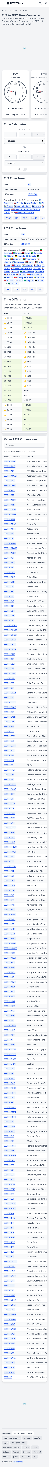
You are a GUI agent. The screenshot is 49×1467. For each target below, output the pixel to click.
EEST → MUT (9, 996)
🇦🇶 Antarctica (18, 262)
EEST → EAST (9, 721)
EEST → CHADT (10, 625)
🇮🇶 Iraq (7, 265)
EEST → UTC (9, 1271)
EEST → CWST (10, 692)
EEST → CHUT (10, 649)
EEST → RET (9, 1141)
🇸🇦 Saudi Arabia (27, 271)
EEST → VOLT (10, 1300)
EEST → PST (9, 1121)
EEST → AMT (9, 519)
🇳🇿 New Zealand (31, 203)
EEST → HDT (9, 832)
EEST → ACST (9, 466)
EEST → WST (9, 1362)
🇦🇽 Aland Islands (34, 274)
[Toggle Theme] (45, 3)
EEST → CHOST (10, 635)
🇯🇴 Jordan (39, 262)
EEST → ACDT (10, 461)
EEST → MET (9, 962)
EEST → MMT (10, 982)
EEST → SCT (9, 1170)
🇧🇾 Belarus (9, 280)
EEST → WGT (9, 1343)
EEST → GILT (9, 803)
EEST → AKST (9, 504)
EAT (7, 289)
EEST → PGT (9, 1083)
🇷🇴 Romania (9, 274)
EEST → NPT (9, 1030)
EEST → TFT (9, 1213)
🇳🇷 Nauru (36, 206)
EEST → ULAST (10, 1261)
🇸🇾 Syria (37, 265)
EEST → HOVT (10, 852)
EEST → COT (9, 678)
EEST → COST (10, 673)
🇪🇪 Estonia (39, 280)
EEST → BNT (9, 572)
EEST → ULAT (9, 1266)
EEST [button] (25, 313)
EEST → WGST (10, 1338)
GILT (25, 218)
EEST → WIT (9, 1353)
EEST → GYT (9, 823)
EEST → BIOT (9, 562)
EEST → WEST (10, 1329)
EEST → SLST (9, 1184)
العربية (5, 1442)
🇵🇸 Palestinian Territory (21, 268)
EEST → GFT (9, 799)
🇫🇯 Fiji (41, 203)
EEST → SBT (9, 1165)
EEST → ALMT (10, 509)
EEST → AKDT (10, 500)
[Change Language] (40, 3)
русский (27, 1438)
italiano (6, 1452)
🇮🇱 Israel (37, 268)
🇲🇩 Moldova (21, 274)
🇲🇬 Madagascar (29, 259)
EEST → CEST (9, 615)
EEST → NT (8, 1040)
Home (4, 10)
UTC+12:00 (32, 194)
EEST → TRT (9, 1247)
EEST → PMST (10, 1112)
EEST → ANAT (10, 524)
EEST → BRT (9, 586)
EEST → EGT (9, 750)
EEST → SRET (9, 1189)
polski (15, 1457)
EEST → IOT (9, 876)
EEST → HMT (9, 842)
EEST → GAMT (10, 789)
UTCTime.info (18, 1462)
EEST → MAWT (10, 948)
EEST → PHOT (10, 1088)
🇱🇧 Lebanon (27, 265)
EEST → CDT (9, 611)
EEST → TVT (9, 1256)
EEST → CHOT (10, 639)
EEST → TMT (9, 1237)
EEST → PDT (9, 1068)
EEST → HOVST (10, 847)
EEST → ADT (9, 480)
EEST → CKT (9, 659)
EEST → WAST (10, 1319)
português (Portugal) (11, 1447)
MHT (44, 218)
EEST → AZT (9, 558)
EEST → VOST (10, 1305)
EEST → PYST (9, 1131)
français (16, 1452)
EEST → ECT (9, 731)
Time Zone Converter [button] (12, 457)
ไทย (35, 1457)
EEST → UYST (10, 1276)
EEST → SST (9, 1199)
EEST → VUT (9, 1309)
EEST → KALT (9, 905)
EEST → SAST (9, 1160)
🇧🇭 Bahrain (16, 265)
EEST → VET (9, 1290)
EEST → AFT (9, 495)
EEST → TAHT (10, 1208)
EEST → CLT (9, 668)
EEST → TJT (9, 1223)
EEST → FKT (9, 774)
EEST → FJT (8, 765)
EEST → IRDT (9, 880)
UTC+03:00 (25, 244)
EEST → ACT (9, 471)
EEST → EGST (10, 745)
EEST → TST (9, 1252)
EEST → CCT (9, 606)
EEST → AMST (10, 514)
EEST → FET (9, 760)
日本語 (26, 1447)
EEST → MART (10, 943)
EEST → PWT (9, 1126)
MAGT (34, 218)
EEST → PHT (9, 1097)
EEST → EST (9, 755)
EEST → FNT (9, 779)
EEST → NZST (10, 1054)
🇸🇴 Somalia (31, 256)
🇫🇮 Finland (8, 277)
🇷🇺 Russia (18, 203)
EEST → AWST (10, 543)
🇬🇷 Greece (39, 271)
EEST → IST (9, 895)
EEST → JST (9, 900)
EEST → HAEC (10, 827)
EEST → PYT (9, 1136)
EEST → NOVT (10, 1025)
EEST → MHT (9, 967)
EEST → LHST (9, 929)
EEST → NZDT (10, 1049)
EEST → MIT (9, 977)
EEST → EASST (10, 717)
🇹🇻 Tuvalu (8, 206)
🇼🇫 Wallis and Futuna (24, 212)
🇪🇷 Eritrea (16, 253)
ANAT (8, 218)
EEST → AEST (9, 490)
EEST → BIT (9, 567)
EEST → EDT (9, 736)
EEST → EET (9, 741)
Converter (13, 10)
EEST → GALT (10, 784)
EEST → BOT (9, 577)
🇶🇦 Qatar (15, 271)
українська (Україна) (11, 1438)
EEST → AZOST (10, 548)
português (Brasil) (19, 1442)
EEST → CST (9, 683)
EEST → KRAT (9, 919)
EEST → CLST (9, 664)
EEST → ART (9, 533)
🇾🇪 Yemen (29, 262)
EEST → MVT (9, 1001)
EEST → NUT (9, 1044)
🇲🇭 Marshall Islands (22, 206)
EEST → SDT (9, 1174)
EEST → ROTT (10, 1146)
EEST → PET (9, 1073)
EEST (23, 234)
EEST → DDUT (10, 707)
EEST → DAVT (10, 702)
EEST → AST (9, 538)
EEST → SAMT (10, 1155)
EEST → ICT (9, 861)
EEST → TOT (9, 1242)
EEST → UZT (9, 1285)
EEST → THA (9, 1218)
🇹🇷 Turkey (18, 277)
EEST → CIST (9, 654)
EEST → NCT (9, 1011)
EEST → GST (9, 818)
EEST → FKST (9, 770)
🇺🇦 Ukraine (39, 277)
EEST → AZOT (10, 553)
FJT (16, 218)
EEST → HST (9, 856)
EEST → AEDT (10, 485)
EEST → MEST (10, 958)
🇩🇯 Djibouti (9, 256)
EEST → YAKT (9, 1367)
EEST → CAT (9, 601)
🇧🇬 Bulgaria (29, 280)
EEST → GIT (9, 808)
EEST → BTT (9, 596)
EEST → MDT (9, 953)
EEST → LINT (9, 933)
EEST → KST (9, 924)
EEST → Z (8, 1377)
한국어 (34, 1447)
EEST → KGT (9, 909)
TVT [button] (5, 313)
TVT (29, 184)
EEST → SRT (9, 1194)
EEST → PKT (9, 1102)
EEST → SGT (9, 1179)
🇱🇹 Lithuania (13, 283)
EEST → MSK (9, 986)
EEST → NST (9, 1035)
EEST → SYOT (10, 1203)
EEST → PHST (10, 1093)
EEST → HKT (9, 837)
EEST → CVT (9, 688)
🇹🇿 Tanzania (36, 253)
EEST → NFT (9, 1020)
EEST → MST (9, 991)
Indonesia (26, 1457)
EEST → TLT (9, 1232)
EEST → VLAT (9, 1295)
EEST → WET (9, 1334)
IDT (32, 289)
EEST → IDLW (10, 866)
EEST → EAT (9, 726)
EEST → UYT (9, 1280)
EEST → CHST (10, 644)
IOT (40, 289)
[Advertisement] (24, 47)
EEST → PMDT (10, 1107)
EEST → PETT (9, 1078)
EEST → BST (9, 591)
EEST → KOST (10, 914)
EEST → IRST (9, 890)
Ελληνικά (37, 1452)
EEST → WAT (9, 1324)
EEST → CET (9, 620)
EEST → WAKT (10, 1314)
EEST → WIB (9, 1348)
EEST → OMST (10, 1059)
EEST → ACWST (10, 476)
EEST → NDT (9, 1015)
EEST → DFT (9, 712)
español (37, 1438)
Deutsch (26, 1452)
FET (24, 289)
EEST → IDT (9, 871)
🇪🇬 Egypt (26, 253)
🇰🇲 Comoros (16, 259)
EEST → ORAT (10, 1064)
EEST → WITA (9, 1358)
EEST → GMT (9, 813)
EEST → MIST (9, 972)
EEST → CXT (9, 697)
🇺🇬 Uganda (20, 256)
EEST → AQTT (10, 529)
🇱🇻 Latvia (19, 280)
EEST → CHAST (10, 630)
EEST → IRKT (9, 885)
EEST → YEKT (9, 1372)
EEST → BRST (9, 582)
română (6, 1457)
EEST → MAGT (10, 938)
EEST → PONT (10, 1117)
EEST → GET (9, 794)
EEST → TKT (9, 1227)
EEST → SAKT (9, 1150)
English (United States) (22, 1433)
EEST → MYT (9, 1006)
